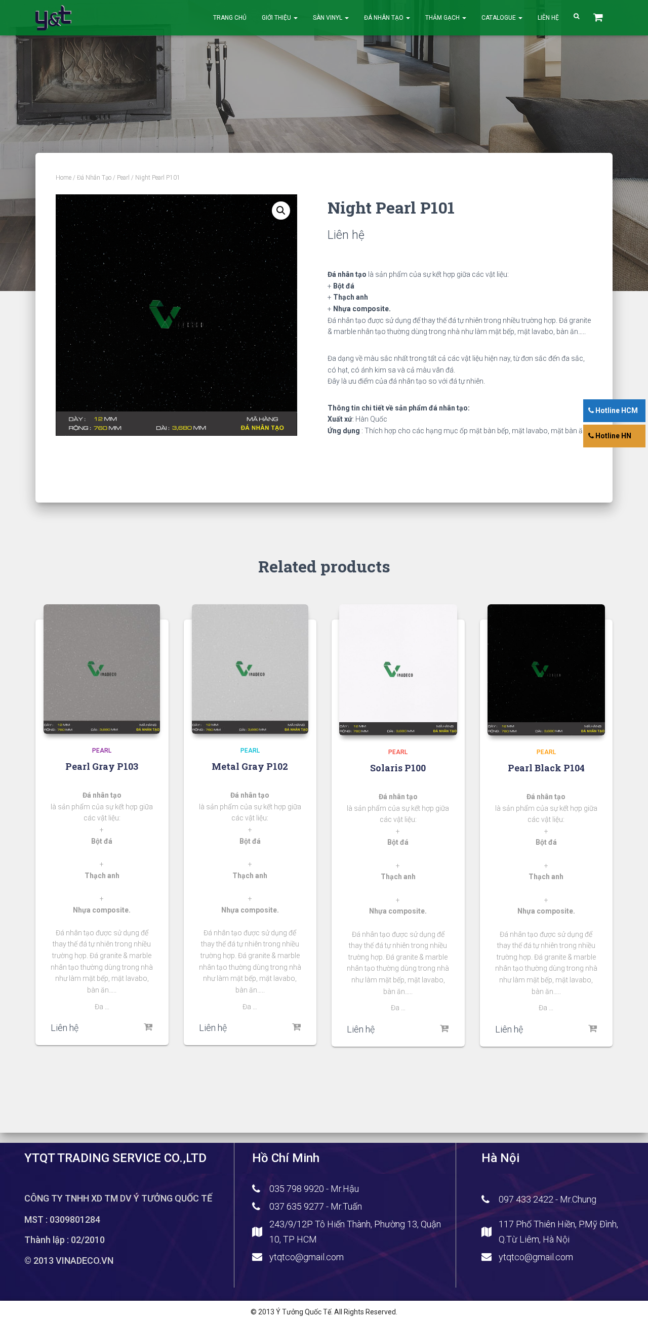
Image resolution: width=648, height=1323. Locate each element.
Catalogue (499, 17)
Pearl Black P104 (546, 768)
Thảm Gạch (443, 17)
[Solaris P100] (398, 669)
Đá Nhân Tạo (384, 17)
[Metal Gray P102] (250, 669)
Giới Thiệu (277, 17)
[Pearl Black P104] (546, 669)
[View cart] (599, 17)
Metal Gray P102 (250, 766)
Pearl (123, 177)
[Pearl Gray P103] (102, 669)
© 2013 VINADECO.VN (68, 1260)
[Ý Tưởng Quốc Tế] (53, 17)
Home (63, 177)
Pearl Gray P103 (101, 766)
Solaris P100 (398, 768)
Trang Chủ (230, 17)
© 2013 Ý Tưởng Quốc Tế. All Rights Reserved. (324, 1312)
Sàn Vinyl (328, 17)
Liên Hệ (548, 17)
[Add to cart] (148, 1027)
